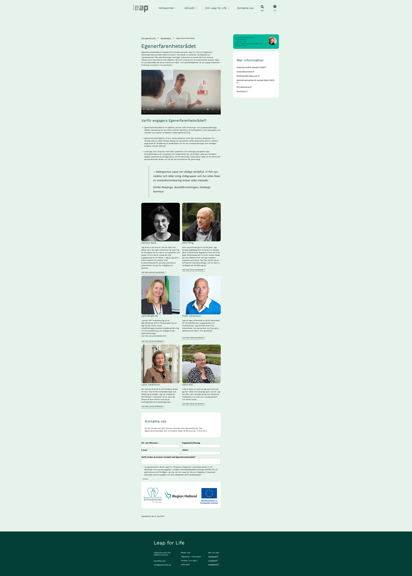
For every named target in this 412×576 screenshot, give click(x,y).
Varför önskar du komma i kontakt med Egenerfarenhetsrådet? (169, 457)
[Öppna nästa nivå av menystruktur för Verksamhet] (176, 8)
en (275, 10)
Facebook (213, 557)
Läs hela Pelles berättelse (193, 338)
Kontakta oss (245, 8)
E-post (145, 450)
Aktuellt (189, 8)
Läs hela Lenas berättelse (152, 406)
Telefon (185, 450)
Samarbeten (166, 38)
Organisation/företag (191, 443)
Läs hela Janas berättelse (152, 341)
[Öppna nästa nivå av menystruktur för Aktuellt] (196, 8)
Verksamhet (166, 8)
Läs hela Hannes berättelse (152, 272)
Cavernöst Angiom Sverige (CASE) (251, 67)
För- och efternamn (150, 443)
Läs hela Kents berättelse (192, 270)
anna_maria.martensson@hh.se (248, 44)
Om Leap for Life (215, 8)
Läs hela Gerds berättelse (193, 404)
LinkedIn (213, 560)
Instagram (213, 564)
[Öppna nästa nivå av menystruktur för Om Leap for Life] (228, 8)
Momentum (242, 91)
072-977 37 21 (241, 46)
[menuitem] (167, 8)
